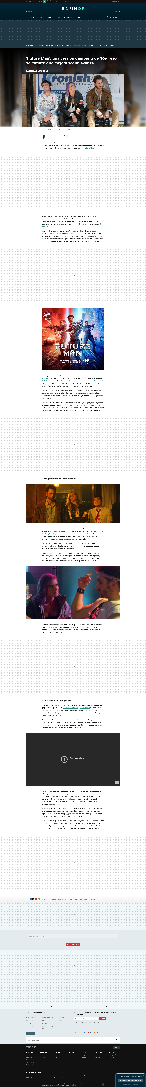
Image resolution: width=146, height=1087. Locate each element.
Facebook (110, 17)
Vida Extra (42, 1057)
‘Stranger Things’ (69, 145)
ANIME (59, 17)
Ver (74, 944)
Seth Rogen (84, 899)
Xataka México (29, 1075)
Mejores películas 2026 (53, 1006)
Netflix (105, 45)
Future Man (92, 899)
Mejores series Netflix (85, 1006)
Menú (30, 11)
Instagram (107, 17)
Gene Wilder (112, 45)
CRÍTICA (32, 17)
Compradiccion (99, 1059)
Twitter (119, 17)
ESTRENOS (42, 17)
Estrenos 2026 (63, 1006)
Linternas (84, 45)
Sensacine (56, 1055)
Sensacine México (58, 1075)
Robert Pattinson (59, 45)
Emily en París (76, 45)
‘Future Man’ (46, 378)
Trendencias (98, 1055)
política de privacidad (94, 1022)
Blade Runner (92, 45)
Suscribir (102, 1019)
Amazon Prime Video (47, 1017)
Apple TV (28, 1023)
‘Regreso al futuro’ (59, 705)
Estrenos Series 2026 (73, 1006)
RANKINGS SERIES (82, 17)
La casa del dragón (31, 1027)
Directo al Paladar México (72, 1075)
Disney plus (61, 1017)
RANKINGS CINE (68, 17)
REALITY (50, 17)
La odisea (44, 1023)
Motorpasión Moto (86, 1057)
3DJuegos (42, 1055)
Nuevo (115, 11)
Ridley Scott (40, 45)
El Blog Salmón (112, 1055)
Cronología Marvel (106, 1006)
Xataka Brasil (29, 1077)
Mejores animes (96, 1006)
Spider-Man (68, 45)
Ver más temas (31, 1033)
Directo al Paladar (72, 1055)
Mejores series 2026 (40, 1006)
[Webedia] (31, 1047)
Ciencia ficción (63, 899)
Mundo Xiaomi (29, 1064)
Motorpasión (85, 1055)
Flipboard (113, 17)
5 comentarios (32, 70)
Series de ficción (52, 899)
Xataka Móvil (29, 1057)
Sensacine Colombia (58, 1077)
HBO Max (61, 1023)
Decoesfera (97, 1057)
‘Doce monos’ (85, 708)
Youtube (116, 17)
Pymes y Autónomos (114, 1057)
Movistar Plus (29, 1020)
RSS (94, 1032)
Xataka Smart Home (30, 1062)
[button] (57, 136)
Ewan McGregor (49, 45)
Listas (60, 1020)
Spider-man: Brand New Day (48, 1027)
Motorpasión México (86, 1075)
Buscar (116, 1040)
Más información (73, 1085)
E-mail (47, 71)
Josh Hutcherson (48, 381)
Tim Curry (99, 45)
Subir (115, 1047)
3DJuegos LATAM (44, 1075)
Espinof (73, 8)
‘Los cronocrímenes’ (71, 708)
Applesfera (28, 1059)
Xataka (27, 1055)
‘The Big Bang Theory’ (88, 148)
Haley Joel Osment (96, 381)
